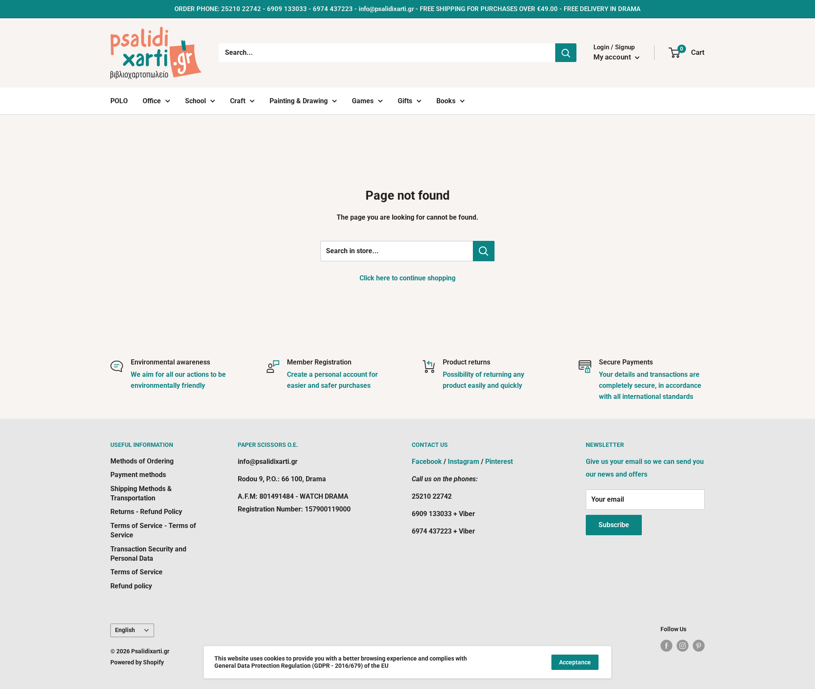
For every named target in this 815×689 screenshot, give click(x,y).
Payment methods (138, 475)
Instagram (463, 461)
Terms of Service (136, 572)
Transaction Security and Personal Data (148, 553)
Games (363, 101)
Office (152, 101)
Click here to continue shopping (407, 278)
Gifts (405, 101)
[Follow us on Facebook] (666, 645)
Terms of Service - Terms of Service (153, 530)
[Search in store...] (484, 251)
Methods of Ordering (142, 461)
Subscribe (614, 525)
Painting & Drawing (299, 101)
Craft (237, 101)
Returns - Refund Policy (146, 512)
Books (445, 101)
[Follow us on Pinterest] (699, 645)
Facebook (427, 461)
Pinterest (499, 461)
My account (613, 57)
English (125, 630)
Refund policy (131, 586)
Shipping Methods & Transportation (141, 493)
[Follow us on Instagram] (683, 645)
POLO (119, 101)
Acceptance (575, 662)
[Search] (565, 52)
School (195, 101)
